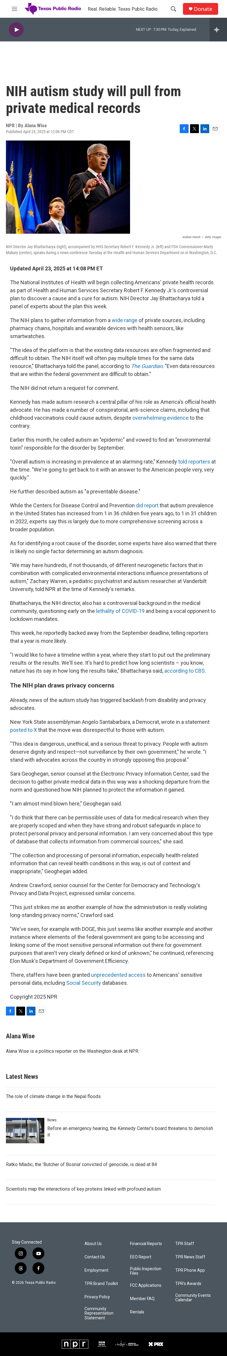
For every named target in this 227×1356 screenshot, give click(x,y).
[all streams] (218, 29)
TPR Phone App (190, 1270)
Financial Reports (146, 1244)
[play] (16, 29)
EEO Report (140, 1257)
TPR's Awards (188, 1283)
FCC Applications (145, 1285)
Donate (203, 9)
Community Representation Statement (99, 1314)
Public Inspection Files (145, 1271)
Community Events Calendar (193, 1297)
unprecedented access (118, 975)
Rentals (137, 1312)
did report (147, 505)
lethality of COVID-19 (120, 611)
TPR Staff (184, 1244)
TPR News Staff (190, 1257)
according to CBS (184, 671)
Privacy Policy (97, 1297)
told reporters (194, 462)
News (51, 1120)
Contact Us (95, 1257)
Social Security (83, 983)
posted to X (23, 730)
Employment (96, 1270)
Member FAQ (142, 1299)
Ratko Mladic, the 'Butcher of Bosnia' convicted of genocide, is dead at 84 (81, 1164)
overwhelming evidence (160, 418)
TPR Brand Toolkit (101, 1283)
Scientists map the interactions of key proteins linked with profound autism (83, 1189)
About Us (93, 1244)
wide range (124, 320)
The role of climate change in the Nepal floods (53, 1096)
